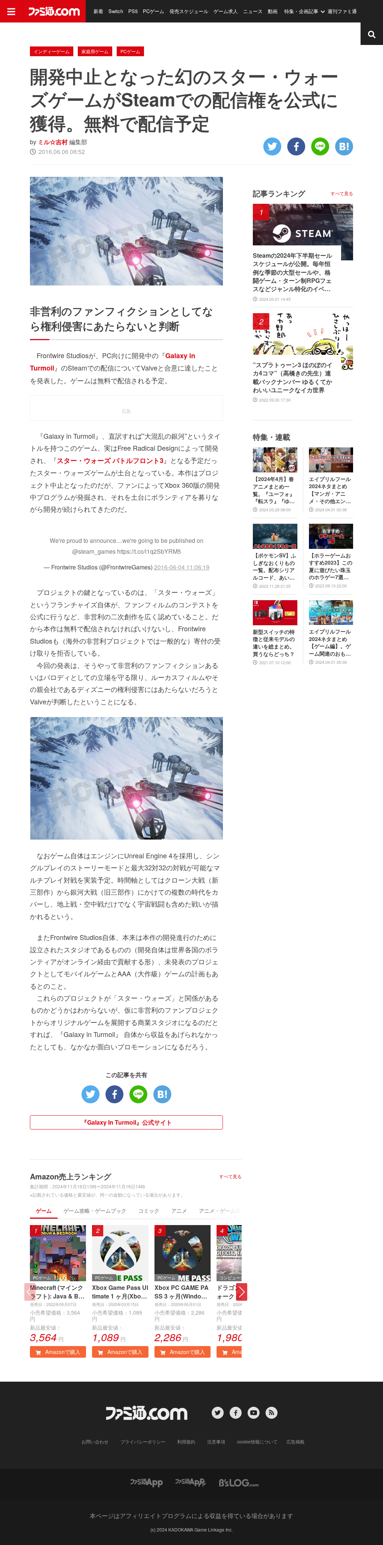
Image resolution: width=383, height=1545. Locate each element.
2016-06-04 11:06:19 (181, 567)
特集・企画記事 (301, 11)
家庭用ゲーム (95, 51)
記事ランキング (279, 193)
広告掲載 (295, 1441)
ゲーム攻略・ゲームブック (95, 1210)
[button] (241, 1292)
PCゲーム (153, 11)
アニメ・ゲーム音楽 (222, 1210)
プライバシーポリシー (142, 1441)
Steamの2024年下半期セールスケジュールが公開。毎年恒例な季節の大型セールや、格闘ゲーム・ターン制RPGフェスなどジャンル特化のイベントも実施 (292, 272)
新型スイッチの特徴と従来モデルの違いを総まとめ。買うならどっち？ (274, 642)
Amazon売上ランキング (70, 1176)
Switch (115, 11)
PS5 (133, 11)
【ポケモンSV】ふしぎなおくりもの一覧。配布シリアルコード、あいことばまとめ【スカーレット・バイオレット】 (274, 566)
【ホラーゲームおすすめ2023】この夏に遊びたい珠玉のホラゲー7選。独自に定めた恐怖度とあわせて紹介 (330, 566)
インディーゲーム (52, 51)
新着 (98, 11)
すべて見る (230, 1176)
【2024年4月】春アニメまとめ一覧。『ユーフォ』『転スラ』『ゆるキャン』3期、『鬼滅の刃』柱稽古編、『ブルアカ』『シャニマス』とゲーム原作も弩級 (274, 490)
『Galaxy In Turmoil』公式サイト (126, 1122)
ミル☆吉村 (53, 141)
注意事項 (216, 1441)
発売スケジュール (188, 11)
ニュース (253, 11)
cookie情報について (257, 1441)
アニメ (179, 1210)
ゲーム (44, 1210)
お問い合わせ (95, 1441)
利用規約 (186, 1441)
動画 (273, 11)
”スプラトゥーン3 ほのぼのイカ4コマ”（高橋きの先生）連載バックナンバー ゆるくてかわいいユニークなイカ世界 (293, 377)
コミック (148, 1210)
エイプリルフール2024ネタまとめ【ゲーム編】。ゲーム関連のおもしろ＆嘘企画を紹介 (330, 642)
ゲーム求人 (226, 11)
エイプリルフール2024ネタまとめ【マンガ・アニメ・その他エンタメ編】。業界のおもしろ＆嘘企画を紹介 (330, 490)
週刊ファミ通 (342, 11)
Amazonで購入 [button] (62, 1351)
